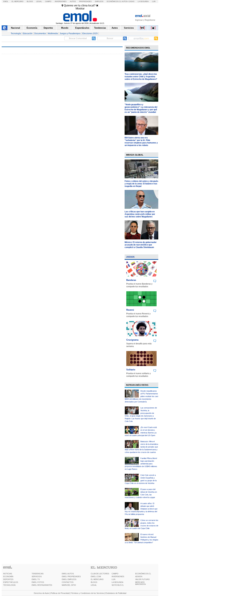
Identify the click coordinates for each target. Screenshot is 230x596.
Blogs (30, 1)
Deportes (48, 28)
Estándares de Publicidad (116, 593)
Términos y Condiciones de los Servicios (87, 593)
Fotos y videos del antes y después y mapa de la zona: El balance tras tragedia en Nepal (141, 183)
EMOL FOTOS (38, 582)
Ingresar (139, 20)
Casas (131, 1)
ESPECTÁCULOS (10, 582)
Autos (73, 1)
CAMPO (115, 574)
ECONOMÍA (8, 576)
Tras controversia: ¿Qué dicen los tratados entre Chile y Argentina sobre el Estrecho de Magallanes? (141, 76)
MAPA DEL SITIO (69, 585)
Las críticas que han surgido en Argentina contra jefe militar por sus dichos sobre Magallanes (140, 214)
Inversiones (61, 1)
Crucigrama (132, 340)
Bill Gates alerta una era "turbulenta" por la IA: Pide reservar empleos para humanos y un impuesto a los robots (141, 141)
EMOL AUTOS (68, 574)
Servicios (129, 28)
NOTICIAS (7, 574)
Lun (153, 1)
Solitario (130, 369)
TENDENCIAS (37, 574)
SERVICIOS (37, 576)
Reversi (130, 310)
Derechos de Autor (41, 593)
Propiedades (85, 1)
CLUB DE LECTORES (100, 574)
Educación (27, 33)
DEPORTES (8, 579)
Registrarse (150, 20)
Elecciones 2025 (90, 33)
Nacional (15, 28)
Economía (32, 28)
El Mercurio (17, 1)
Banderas (131, 280)
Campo (48, 1)
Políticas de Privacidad (60, 593)
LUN (113, 579)
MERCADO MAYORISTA (140, 583)
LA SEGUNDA (117, 582)
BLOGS (94, 582)
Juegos (130, 257)
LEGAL (94, 585)
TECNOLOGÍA (9, 585)
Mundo (64, 28)
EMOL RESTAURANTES (42, 585)
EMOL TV (36, 579)
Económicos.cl (114, 1)
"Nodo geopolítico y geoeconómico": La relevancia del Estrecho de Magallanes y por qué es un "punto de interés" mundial (141, 108)
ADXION (138, 576)
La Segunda (143, 1)
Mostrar (80, 8)
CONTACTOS (67, 582)
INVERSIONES (118, 576)
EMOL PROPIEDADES (71, 576)
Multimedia (53, 33)
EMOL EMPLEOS (69, 579)
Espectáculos (82, 28)
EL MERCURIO (97, 579)
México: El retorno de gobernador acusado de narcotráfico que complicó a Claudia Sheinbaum (141, 245)
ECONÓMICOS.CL (143, 574)
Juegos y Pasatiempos (70, 33)
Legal (39, 1)
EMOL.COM (96, 576)
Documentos (40, 33)
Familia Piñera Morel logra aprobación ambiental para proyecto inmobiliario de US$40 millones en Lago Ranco (141, 463)
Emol (5, 1)
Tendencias (100, 28)
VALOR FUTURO (142, 579)
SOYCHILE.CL (118, 585)
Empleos (99, 1)
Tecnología (16, 33)
